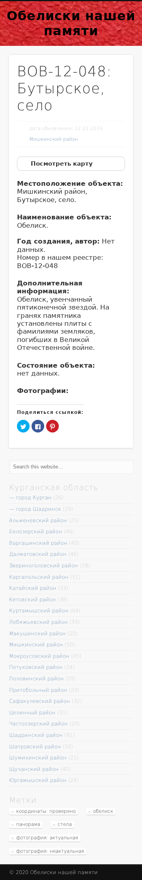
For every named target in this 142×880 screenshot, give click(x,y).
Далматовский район (38, 554)
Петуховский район (36, 667)
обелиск (103, 811)
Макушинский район (37, 633)
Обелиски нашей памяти (71, 23)
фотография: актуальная (47, 837)
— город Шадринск (35, 509)
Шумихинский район (38, 758)
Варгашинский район (38, 543)
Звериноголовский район (43, 565)
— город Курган (30, 497)
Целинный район (32, 713)
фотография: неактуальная (50, 851)
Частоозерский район (38, 724)
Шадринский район (36, 735)
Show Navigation (114, 35)
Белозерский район (35, 531)
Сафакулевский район (39, 701)
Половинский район (36, 679)
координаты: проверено (46, 811)
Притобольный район (38, 690)
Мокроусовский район (39, 656)
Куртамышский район (39, 611)
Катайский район (32, 588)
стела (65, 824)
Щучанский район (34, 769)
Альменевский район (38, 520)
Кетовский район (32, 599)
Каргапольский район (39, 577)
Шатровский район (35, 747)
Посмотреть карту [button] (62, 163)
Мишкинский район (53, 139)
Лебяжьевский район (38, 622)
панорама (28, 824)
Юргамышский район (38, 780)
